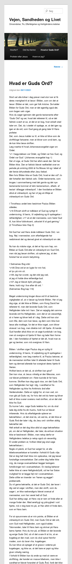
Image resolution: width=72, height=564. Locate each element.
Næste (58, 66)
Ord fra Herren (29, 49)
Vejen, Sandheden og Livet (35, 19)
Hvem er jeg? (38, 56)
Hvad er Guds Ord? (50, 49)
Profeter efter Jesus (19, 56)
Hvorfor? (14, 49)
